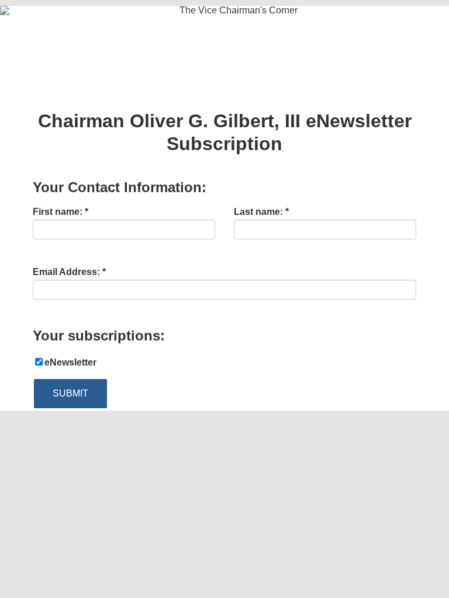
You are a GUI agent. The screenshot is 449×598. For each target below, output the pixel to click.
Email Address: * (69, 272)
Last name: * (261, 212)
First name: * (60, 212)
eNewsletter (70, 362)
